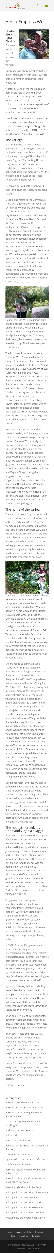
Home (10, 1232)
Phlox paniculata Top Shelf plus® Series (26, 1192)
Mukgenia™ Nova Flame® (19, 1154)
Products (39, 1232)
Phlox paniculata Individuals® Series (25, 1212)
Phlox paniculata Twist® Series (22, 1197)
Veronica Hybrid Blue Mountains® (23, 1107)
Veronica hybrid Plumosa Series (22, 1102)
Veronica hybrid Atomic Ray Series (24, 1187)
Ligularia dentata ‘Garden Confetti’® (24, 1159)
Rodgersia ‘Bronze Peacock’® (21, 1130)
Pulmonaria (11, 1135)
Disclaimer (34, 1248)
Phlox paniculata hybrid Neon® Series (26, 1217)
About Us (23, 1236)
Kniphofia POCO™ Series (18, 1164)
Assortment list (24, 1232)
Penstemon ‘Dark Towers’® (20, 1140)
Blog (13, 1236)
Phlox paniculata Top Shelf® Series (24, 1202)
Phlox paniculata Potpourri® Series (24, 1207)
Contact (36, 1236)
